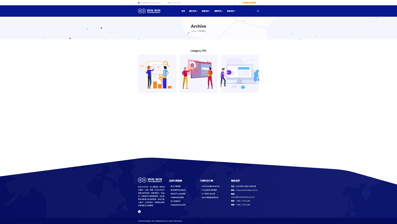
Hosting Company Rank (239, 69)
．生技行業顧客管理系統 (209, 197)
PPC (155, 78)
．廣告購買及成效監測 (177, 190)
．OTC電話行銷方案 (207, 193)
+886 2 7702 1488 (243, 204)
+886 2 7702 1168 (243, 201)
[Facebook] (139, 211)
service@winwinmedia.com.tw (150, 3)
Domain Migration (198, 69)
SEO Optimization (157, 69)
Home (193, 31)
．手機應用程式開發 (176, 197)
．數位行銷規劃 (175, 186)
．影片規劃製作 (175, 201)
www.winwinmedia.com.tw (246, 190)
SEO (159, 78)
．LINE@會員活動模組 (208, 190)
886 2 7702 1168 (174, 3)
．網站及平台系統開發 (177, 193)
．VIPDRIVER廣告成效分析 (210, 186)
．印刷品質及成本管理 (177, 205)
